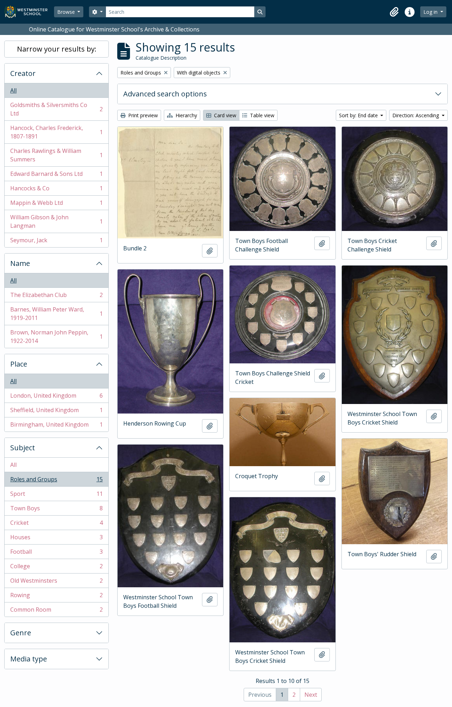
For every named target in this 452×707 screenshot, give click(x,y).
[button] (394, 12)
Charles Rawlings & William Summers (56, 155)
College (56, 568)
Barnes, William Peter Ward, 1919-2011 (56, 313)
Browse (66, 11)
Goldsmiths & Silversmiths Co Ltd (56, 109)
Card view (224, 115)
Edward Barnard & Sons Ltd (56, 175)
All (13, 90)
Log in (431, 11)
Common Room (56, 611)
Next (310, 695)
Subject (22, 447)
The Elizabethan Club (56, 296)
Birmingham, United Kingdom (56, 426)
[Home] (29, 12)
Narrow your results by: (56, 49)
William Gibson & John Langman (56, 221)
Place (18, 364)
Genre (20, 632)
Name (20, 263)
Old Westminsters (56, 582)
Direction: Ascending (416, 115)
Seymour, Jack (56, 241)
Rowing (56, 596)
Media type (28, 659)
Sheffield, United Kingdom (56, 411)
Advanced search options (165, 94)
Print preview (142, 115)
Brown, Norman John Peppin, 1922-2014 (56, 336)
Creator (23, 73)
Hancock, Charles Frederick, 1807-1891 (56, 132)
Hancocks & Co (56, 190)
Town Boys (56, 510)
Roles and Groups (56, 481)
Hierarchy (185, 115)
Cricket (56, 524)
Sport (56, 495)
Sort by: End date (359, 115)
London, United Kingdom (56, 397)
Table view (261, 115)
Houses (56, 539)
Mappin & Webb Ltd (56, 204)
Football (56, 553)
